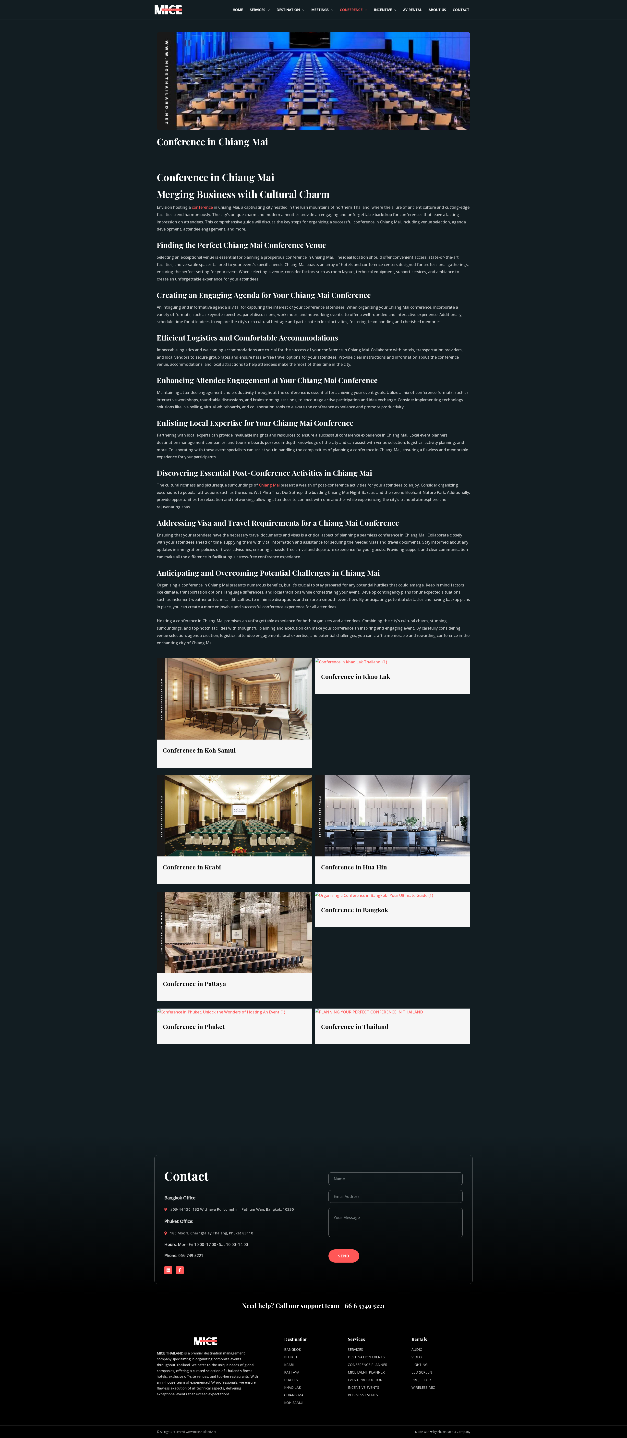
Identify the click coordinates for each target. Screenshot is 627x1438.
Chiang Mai (269, 485)
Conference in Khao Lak (355, 676)
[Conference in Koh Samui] (234, 698)
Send (344, 1256)
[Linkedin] (168, 1270)
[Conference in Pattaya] (234, 932)
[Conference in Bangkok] (374, 895)
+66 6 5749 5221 (363, 1305)
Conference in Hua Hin (354, 867)
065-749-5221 (190, 1255)
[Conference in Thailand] (369, 1012)
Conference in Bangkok (354, 910)
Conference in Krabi (192, 867)
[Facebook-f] (180, 1270)
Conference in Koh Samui (199, 750)
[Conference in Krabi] (234, 815)
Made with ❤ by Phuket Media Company (442, 1432)
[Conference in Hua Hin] (392, 815)
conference (202, 207)
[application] (267, 10)
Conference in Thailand (354, 1026)
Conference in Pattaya (194, 983)
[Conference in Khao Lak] (351, 661)
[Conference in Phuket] (221, 1012)
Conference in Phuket (194, 1026)
